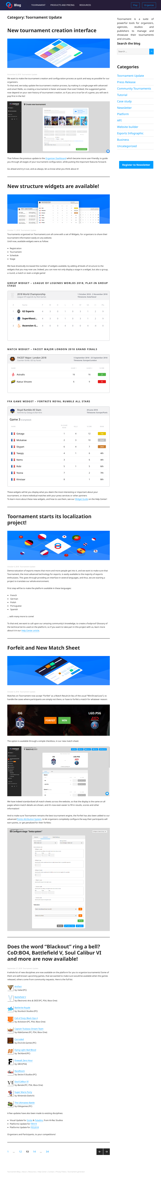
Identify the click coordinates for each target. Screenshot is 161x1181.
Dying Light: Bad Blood (25, 1049)
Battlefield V (20, 997)
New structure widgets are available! (53, 186)
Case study (124, 101)
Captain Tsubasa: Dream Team (29, 1028)
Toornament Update (29, 74)
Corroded (19, 1039)
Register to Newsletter (136, 164)
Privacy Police (61, 1172)
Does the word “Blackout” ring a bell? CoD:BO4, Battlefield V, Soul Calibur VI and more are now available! (54, 952)
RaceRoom (20, 1071)
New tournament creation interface (51, 30)
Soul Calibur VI (21, 1081)
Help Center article (30, 630)
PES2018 (35, 1127)
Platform (123, 114)
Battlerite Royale (22, 1007)
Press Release (126, 82)
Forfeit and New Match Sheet (43, 647)
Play (135, 5)
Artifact (18, 986)
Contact (51, 1172)
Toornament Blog (13, 1172)
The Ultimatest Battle (25, 1102)
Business (123, 140)
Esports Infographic (130, 133)
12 (21, 1151)
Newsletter (124, 108)
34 (48, 1151)
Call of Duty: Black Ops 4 (26, 1018)
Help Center (42, 1172)
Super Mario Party (23, 1092)
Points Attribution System (29, 819)
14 (35, 1151)
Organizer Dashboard (55, 158)
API (119, 120)
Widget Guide (81, 499)
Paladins (39, 1120)
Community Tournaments (134, 88)
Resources (85, 5)
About (24, 1172)
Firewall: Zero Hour (24, 1060)
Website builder (127, 127)
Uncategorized (127, 146)
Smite (29, 1120)
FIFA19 (34, 1123)
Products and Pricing (62, 5)
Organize (149, 5)
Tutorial (122, 95)
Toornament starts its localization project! (49, 519)
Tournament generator (76, 1172)
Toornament (38, 5)
